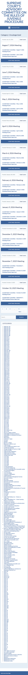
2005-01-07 (6, 348)
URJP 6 (5, 643)
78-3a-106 (6, 420)
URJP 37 (6, 618)
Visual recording (7, 653)
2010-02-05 (6, 386)
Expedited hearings (8, 486)
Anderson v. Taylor (8, 439)
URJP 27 (6, 604)
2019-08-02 (6, 412)
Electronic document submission (11, 481)
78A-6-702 (6, 431)
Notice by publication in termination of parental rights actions (13, 522)
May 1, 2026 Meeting (10, 99)
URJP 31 (6, 611)
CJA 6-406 (6, 464)
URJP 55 (6, 639)
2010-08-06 (6, 389)
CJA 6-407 (6, 465)
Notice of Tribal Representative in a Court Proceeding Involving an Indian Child (13, 529)
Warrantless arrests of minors (11, 655)
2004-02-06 (6, 344)
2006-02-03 (6, 354)
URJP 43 (6, 624)
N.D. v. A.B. (6, 518)
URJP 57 (6, 642)
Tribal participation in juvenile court (12, 563)
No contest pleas (8, 519)
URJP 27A (6, 605)
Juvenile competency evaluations (11, 505)
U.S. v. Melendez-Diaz (9, 565)
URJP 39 (6, 623)
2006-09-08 (6, 358)
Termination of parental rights (11, 560)
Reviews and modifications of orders (12, 547)
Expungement (7, 489)
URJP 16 (6, 586)
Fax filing (6, 490)
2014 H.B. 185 (7, 406)
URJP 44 (6, 625)
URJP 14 (6, 584)
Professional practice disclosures (11, 538)
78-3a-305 (6, 422)
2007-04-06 (6, 364)
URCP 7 (5, 572)
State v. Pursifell (7, 556)
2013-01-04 (6, 402)
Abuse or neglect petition (10, 432)
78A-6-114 (6, 428)
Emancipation (7, 483)
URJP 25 (6, 600)
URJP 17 (6, 587)
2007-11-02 (6, 369)
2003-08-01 (6, 340)
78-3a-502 (6, 423)
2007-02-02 (6, 363)
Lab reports (6, 510)
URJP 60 (6, 644)
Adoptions (6, 436)
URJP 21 (6, 595)
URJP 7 (5, 645)
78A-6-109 (6, 426)
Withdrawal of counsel (9, 659)
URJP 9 (5, 649)
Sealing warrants (8, 548)
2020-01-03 (6, 417)
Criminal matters (7, 475)
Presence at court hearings (10, 536)
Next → (20, 311)
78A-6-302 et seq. (8, 430)
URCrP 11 (6, 575)
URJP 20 (6, 592)
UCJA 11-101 (7, 566)
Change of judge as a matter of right (12, 449)
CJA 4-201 (6, 456)
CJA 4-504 (6, 460)
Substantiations (7, 557)
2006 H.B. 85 (7, 351)
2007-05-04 (6, 365)
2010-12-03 (6, 392)
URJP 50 (6, 633)
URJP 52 (6, 635)
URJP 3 (5, 609)
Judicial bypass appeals (9, 502)
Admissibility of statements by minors (12, 435)
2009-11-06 (6, 380)
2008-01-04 (6, 370)
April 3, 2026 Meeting (11, 126)
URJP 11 (6, 580)
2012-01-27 (6, 396)
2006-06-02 (6, 355)
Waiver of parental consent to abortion (13, 654)
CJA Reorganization (8, 466)
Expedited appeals (8, 484)
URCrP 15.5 (6, 576)
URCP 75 (6, 573)
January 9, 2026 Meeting (12, 207)
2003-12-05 (6, 343)
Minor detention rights (9, 515)
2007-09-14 (6, 368)
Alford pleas (6, 437)
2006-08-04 (6, 357)
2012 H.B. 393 (7, 394)
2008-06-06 (6, 373)
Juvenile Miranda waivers (9, 509)
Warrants (6, 657)
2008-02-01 (6, 372)
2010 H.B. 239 (7, 383)
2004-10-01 (6, 345)
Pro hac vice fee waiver (9, 537)
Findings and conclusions (9, 491)
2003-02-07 (6, 336)
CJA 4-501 (6, 459)
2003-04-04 (6, 339)
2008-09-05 (6, 374)
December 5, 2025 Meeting (13, 234)
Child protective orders (9, 452)
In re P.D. (6, 495)
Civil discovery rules (8, 455)
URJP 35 (6, 615)
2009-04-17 (6, 378)
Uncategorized (7, 567)
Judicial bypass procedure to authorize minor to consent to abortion (14, 504)
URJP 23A (6, 599)
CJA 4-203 (6, 457)
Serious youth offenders (9, 551)
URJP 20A (6, 594)
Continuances (7, 471)
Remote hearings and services (11, 546)
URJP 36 (6, 616)
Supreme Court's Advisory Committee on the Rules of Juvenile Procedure (14, 12)
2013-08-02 (6, 403)
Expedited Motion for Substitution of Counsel (14, 488)
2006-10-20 (6, 360)
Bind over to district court (10, 444)
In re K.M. (6, 494)
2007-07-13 (6, 367)
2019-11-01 (6, 415)
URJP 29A (6, 606)
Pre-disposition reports (9, 533)
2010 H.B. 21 (7, 382)
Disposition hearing (8, 480)
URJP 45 (6, 626)
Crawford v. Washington (9, 474)
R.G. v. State (6, 541)
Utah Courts (23, 39)
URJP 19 (6, 590)
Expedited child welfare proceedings (12, 485)
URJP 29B (6, 608)
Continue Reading (14, 60)
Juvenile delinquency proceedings (12, 508)
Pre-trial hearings (8, 534)
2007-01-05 (6, 362)
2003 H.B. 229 (7, 329)
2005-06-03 (6, 349)
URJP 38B (6, 621)
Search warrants (7, 550)
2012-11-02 (6, 401)
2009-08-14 (6, 379)
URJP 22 (6, 596)
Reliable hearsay (7, 544)
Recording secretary (8, 543)
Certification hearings (9, 447)
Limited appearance (8, 513)
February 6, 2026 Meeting (12, 180)
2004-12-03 (6, 346)
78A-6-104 (6, 425)
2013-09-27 (6, 404)
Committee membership (9, 468)
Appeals (6, 441)
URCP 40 (6, 571)
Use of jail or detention (9, 652)
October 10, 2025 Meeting (13, 288)
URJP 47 (6, 629)
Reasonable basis (8, 542)
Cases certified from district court (12, 446)
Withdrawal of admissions (10, 658)
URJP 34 (6, 614)
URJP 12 (6, 581)
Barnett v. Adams (8, 442)
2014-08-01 (6, 410)
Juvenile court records (9, 507)
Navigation (15, 27)
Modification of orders (9, 517)
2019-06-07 (6, 411)
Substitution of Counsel (9, 558)
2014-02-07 (6, 407)
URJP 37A (6, 619)
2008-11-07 (6, 375)
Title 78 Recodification (9, 561)
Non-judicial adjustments (9, 520)
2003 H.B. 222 (7, 328)
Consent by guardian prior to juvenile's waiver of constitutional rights (14, 470)
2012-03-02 (6, 397)
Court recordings (8, 473)
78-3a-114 (6, 421)
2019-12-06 (6, 416)
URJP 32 (6, 613)
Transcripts (6, 562)
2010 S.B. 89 (7, 384)
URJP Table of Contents (9, 650)
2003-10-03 (6, 341)
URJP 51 (6, 634)
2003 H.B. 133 (7, 326)
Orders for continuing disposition (11, 531)
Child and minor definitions (10, 451)
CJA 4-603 (6, 461)
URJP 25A (6, 601)
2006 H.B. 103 (7, 350)
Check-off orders (8, 450)
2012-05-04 (6, 398)
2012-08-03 (6, 399)
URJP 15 (6, 585)
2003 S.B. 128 (7, 331)
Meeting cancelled (8, 514)
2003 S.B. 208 (7, 335)
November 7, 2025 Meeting (13, 261)
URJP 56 (6, 640)
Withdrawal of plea (8, 660)
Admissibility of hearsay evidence (11, 433)
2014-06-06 (6, 408)
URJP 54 (6, 638)
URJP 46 (6, 628)
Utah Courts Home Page (5, 673)
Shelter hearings (7, 553)
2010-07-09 (6, 388)
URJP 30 (6, 610)
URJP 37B (6, 620)
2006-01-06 (6, 353)
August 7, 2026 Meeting (11, 45)
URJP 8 (5, 648)
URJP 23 (6, 597)
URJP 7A (6, 647)
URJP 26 (6, 602)
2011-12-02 (6, 393)
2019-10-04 (6, 413)
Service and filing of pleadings (11, 552)
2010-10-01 (6, 391)
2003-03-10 (6, 338)
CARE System (7, 445)
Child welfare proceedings (10, 454)
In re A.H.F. (6, 493)
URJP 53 (6, 637)
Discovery (6, 479)
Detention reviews (8, 478)
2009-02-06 (6, 377)
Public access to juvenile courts (11, 539)
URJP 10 (6, 579)
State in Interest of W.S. (9, 555)
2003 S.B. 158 (7, 334)
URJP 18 (6, 589)
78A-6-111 (6, 427)
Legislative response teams (10, 512)
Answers (6, 440)
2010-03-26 (6, 387)
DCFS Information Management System (13, 476)
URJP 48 (6, 630)
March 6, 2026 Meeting (11, 153)
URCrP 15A (6, 577)
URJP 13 (6, 582)
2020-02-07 (6, 418)
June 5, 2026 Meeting (11, 72)
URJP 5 (5, 631)
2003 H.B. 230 (7, 330)
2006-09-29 (6, 359)
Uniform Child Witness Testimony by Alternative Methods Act (12, 569)
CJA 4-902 (6, 462)
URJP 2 (5, 591)
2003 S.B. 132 (7, 333)
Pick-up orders (7, 532)
